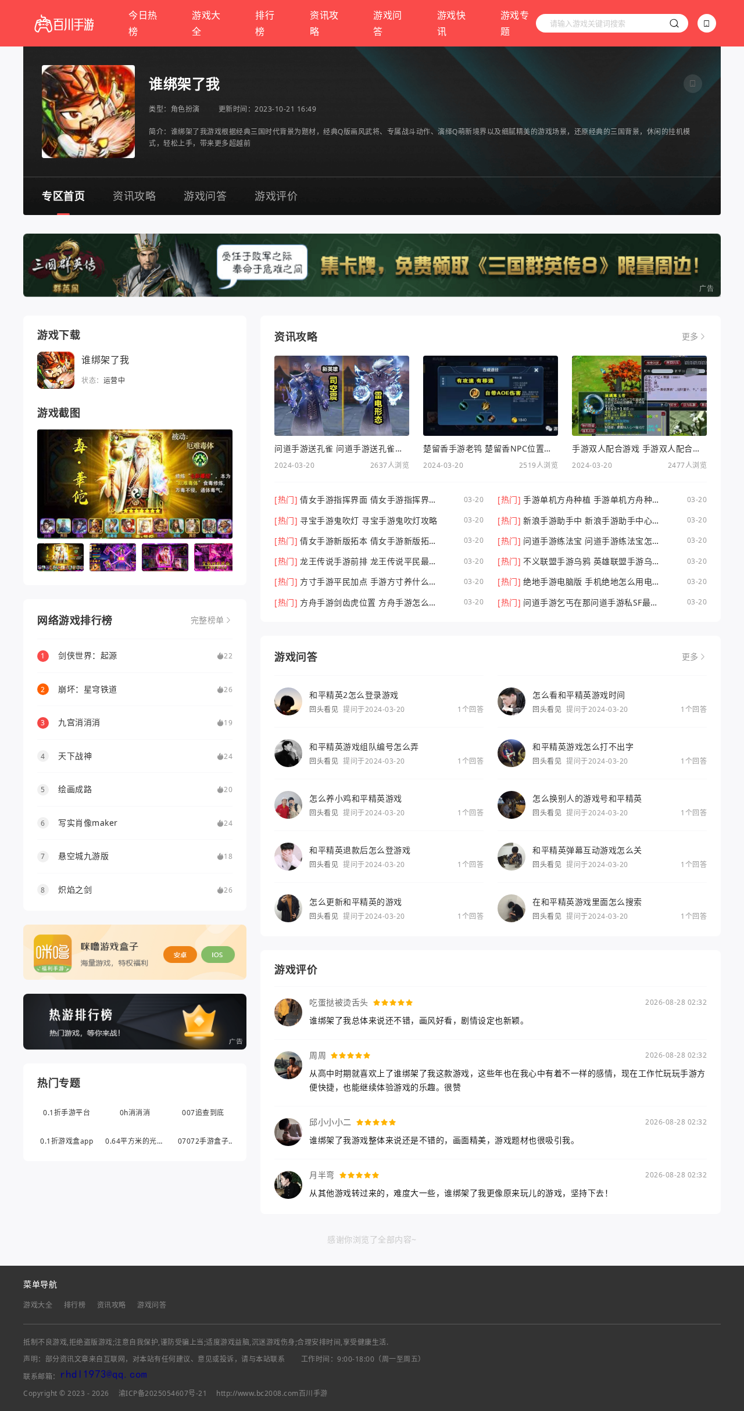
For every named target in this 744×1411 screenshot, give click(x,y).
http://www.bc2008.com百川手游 (272, 1393)
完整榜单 (207, 620)
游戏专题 (515, 23)
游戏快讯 (451, 23)
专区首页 (63, 196)
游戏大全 (206, 23)
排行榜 (264, 23)
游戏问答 (387, 23)
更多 (690, 336)
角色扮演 (185, 109)
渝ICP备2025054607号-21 (163, 1393)
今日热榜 (143, 23)
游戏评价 (276, 196)
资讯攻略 (324, 23)
